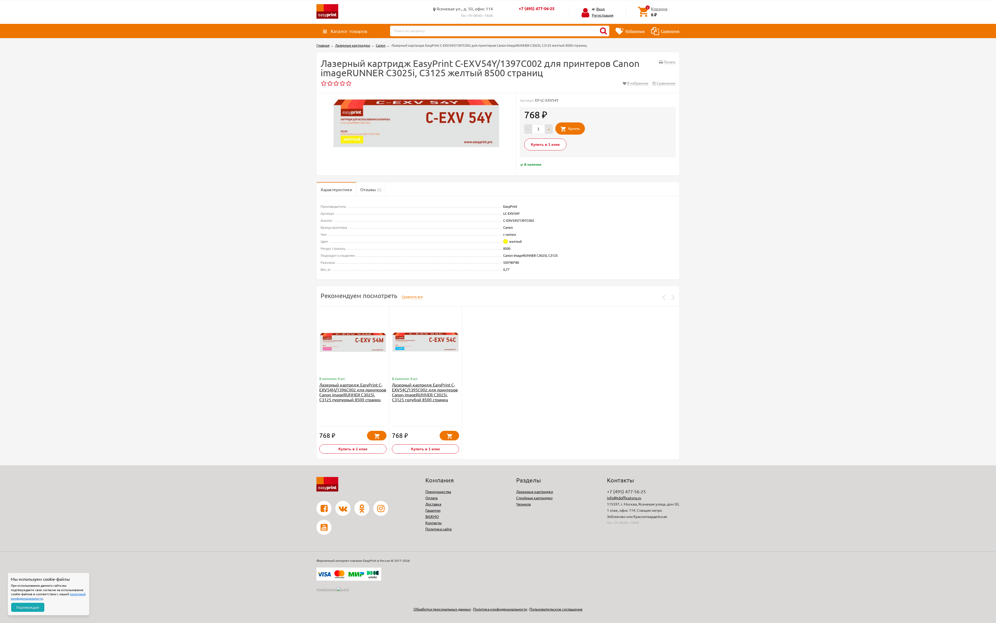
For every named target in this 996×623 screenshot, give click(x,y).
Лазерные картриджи (534, 491)
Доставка (433, 504)
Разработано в (326, 589)
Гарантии (432, 510)
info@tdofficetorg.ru (624, 497)
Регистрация (602, 15)
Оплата (431, 497)
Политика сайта (438, 529)
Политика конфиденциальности (500, 609)
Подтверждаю (27, 607)
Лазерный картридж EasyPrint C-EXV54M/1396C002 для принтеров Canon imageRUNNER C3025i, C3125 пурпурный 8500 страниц (352, 392)
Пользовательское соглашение (556, 609)
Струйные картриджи (534, 497)
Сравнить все (412, 296)
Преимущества (438, 491)
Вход (600, 8)
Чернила (523, 504)
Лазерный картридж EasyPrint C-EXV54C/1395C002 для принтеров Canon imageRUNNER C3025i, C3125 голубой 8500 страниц (425, 392)
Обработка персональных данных (442, 609)
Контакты (433, 522)
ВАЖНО (432, 516)
